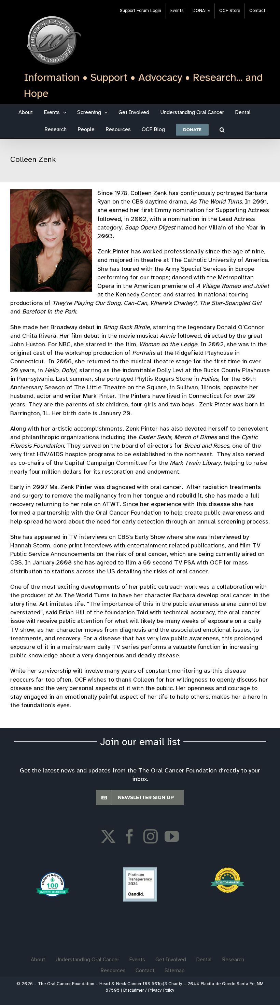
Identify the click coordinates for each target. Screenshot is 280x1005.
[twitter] (108, 836)
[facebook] (129, 836)
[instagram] (150, 836)
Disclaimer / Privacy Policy (148, 990)
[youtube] (172, 836)
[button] (222, 129)
